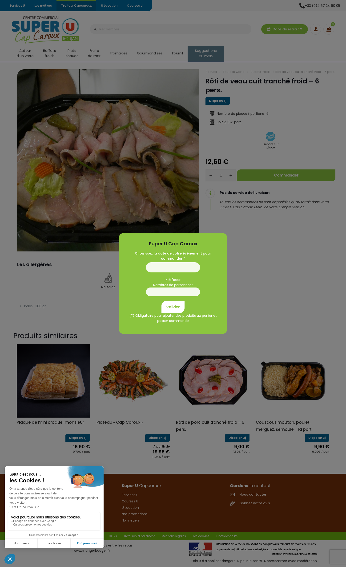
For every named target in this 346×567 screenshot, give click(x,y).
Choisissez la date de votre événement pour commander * (173, 256)
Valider (173, 307)
